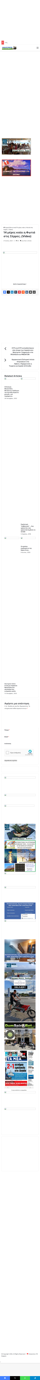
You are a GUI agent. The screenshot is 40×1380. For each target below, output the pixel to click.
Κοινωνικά (13, 227)
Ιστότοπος (7, 743)
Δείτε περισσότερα (19, 284)
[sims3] (20, 1049)
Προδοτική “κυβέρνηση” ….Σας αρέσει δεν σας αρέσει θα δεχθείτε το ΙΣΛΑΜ (28, 528)
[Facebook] (4, 292)
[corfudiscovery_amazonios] (16, 167)
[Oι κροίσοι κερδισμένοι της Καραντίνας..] (28, 538)
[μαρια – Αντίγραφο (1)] (20, 874)
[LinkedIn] (12, 292)
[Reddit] (23, 292)
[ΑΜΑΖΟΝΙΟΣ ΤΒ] (20, 778)
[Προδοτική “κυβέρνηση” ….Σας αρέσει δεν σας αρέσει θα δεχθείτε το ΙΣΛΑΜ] (28, 379)
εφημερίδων (24, 1090)
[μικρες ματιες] (20, 1109)
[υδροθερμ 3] (20, 921)
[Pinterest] (19, 292)
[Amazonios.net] (9, 47)
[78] (20, 871)
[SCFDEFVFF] (20, 918)
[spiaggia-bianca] (16, 146)
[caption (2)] (20, 839)
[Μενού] (38, 48)
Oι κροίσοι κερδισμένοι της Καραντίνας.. (26, 548)
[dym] (20, 1028)
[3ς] (20, 1092)
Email (6, 737)
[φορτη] (19, 806)
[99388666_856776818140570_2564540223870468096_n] (20, 1021)
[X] (8, 292)
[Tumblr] (15, 292)
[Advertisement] (20, 20)
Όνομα (7, 730)
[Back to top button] (0, 1362)
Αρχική (7, 227)
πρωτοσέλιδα (16, 1090)
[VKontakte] (26, 292)
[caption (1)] (20, 979)
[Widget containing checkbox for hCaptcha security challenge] (19, 752)
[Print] (34, 292)
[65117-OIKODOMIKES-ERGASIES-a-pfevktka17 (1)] (20, 961)
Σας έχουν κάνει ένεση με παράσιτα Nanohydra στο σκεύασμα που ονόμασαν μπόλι (10, 687)
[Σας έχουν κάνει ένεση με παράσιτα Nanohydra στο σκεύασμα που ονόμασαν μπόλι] (11, 538)
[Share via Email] (30, 292)
